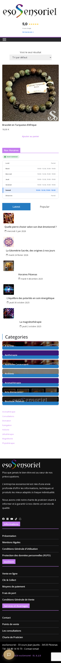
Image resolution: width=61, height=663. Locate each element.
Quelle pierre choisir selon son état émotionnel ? (31, 227)
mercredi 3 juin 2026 (16, 231)
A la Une (9, 345)
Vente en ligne (9, 573)
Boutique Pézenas (14, 401)
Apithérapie (11, 355)
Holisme (5, 429)
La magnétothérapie (30, 322)
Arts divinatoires (13, 392)
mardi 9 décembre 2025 (32, 278)
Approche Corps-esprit (16, 364)
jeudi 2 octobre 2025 (31, 326)
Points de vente (10, 624)
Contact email (31, 648)
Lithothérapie (8, 434)
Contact (6, 617)
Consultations (8, 416)
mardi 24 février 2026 (18, 255)
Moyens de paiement (13, 586)
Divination (6, 420)
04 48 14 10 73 (14, 648)
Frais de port (9, 593)
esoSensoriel (25, 655)
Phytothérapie (8, 443)
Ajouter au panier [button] (30, 136)
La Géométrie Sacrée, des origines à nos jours (30, 250)
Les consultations (11, 630)
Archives (9, 373)
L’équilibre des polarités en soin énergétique (30, 298)
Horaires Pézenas (27, 274)
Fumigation (7, 425)
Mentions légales (11, 542)
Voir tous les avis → (28, 32)
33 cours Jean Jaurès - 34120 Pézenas (38, 644)
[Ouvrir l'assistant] (8, 655)
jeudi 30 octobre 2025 (19, 302)
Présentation (9, 536)
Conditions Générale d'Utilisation (20, 548)
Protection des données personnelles (22, 555)
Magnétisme (7, 438)
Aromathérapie (13, 382)
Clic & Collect (9, 580)
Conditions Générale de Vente (18, 599)
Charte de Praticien (12, 637)
